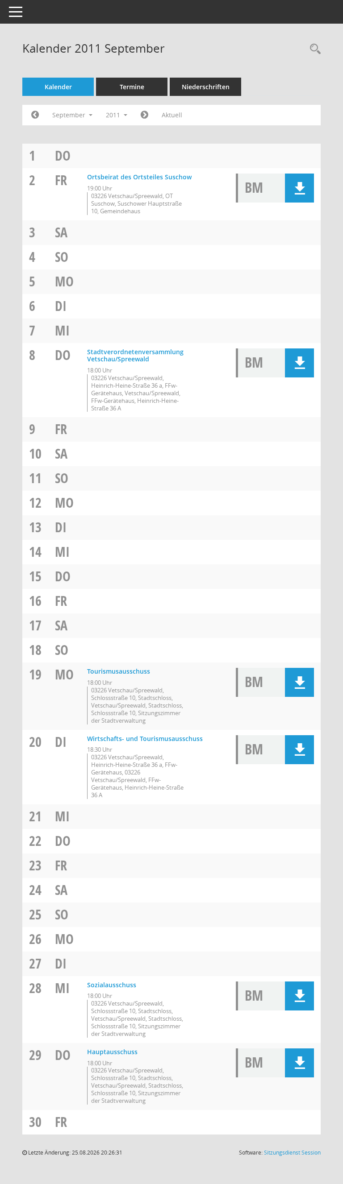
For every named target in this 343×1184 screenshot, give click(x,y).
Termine (132, 87)
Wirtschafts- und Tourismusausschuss (145, 738)
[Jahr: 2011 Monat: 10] (144, 115)
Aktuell (172, 115)
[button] (299, 188)
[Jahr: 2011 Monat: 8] (35, 115)
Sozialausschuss (111, 985)
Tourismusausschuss (118, 671)
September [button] (69, 115)
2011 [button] (114, 115)
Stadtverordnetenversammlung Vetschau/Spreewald (135, 356)
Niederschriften (206, 87)
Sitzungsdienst (292, 1152)
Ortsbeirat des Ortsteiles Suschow (139, 177)
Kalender (58, 87)
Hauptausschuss (112, 1051)
